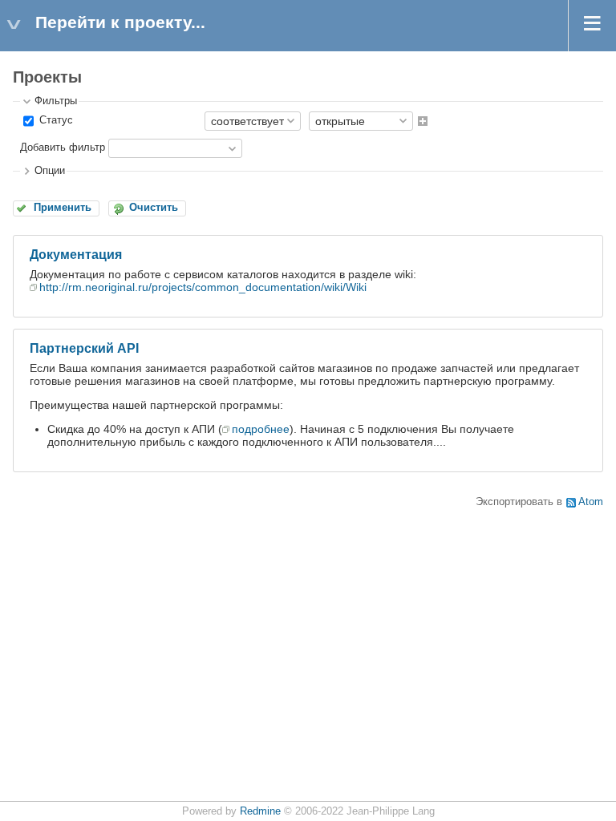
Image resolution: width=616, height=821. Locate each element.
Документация (76, 254)
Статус (54, 120)
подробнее (261, 429)
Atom (590, 502)
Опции (49, 170)
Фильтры (55, 101)
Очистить (153, 207)
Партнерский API (84, 348)
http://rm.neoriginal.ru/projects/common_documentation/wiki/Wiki (203, 287)
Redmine (260, 811)
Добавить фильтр (62, 147)
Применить (62, 207)
